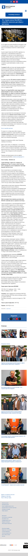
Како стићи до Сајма (6, 534)
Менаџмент (4, 515)
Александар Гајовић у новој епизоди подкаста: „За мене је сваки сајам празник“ (13, 437)
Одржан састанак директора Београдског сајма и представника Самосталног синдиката (13, 363)
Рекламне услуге (5, 504)
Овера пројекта (5, 510)
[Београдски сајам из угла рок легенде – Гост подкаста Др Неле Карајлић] (14, 378)
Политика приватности (6, 533)
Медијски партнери (6, 496)
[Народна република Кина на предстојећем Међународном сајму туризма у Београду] (14, 402)
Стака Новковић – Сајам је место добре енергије (12, 484)
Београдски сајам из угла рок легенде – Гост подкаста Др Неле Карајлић (11, 388)
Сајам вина (8, 308)
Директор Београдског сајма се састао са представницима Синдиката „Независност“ (11, 461)
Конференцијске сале (6, 520)
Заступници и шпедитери (7, 517)
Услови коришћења (6, 531)
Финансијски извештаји (7, 523)
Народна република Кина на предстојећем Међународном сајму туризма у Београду (11, 412)
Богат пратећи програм (7, 128)
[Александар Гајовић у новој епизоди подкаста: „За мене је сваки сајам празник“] (14, 427)
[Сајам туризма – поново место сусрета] (9, 334)
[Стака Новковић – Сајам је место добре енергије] (14, 475)
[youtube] (14, 2)
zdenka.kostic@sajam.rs (18, 156)
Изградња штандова (6, 509)
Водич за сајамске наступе (7, 494)
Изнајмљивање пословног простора (9, 507)
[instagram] (17, 2)
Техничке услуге (5, 502)
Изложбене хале (5, 518)
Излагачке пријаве (5, 528)
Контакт (3, 536)
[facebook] (11, 2)
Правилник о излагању (6, 529)
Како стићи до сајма (6, 497)
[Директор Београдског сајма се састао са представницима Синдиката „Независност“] (14, 451)
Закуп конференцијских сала (8, 506)
